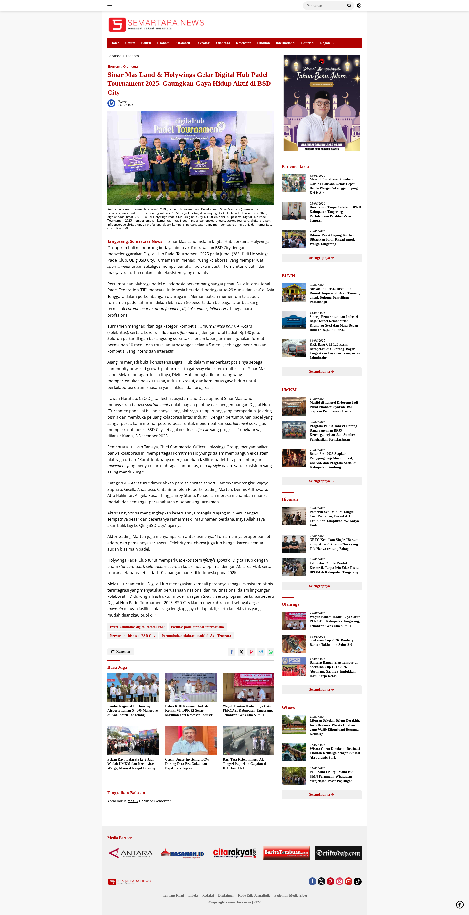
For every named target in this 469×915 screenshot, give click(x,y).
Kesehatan (243, 43)
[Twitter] (321, 881)
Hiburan (263, 43)
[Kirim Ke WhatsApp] (270, 652)
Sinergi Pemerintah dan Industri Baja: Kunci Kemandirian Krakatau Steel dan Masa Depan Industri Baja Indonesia (334, 323)
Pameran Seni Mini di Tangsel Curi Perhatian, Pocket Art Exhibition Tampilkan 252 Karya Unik (334, 518)
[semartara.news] (156, 24)
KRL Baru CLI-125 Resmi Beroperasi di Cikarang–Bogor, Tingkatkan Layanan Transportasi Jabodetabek (335, 351)
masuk (133, 801)
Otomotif (183, 43)
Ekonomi (164, 43)
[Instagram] (339, 881)
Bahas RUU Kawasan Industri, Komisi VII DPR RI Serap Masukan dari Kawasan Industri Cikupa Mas (189, 711)
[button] (349, 5)
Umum (130, 43)
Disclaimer (226, 895)
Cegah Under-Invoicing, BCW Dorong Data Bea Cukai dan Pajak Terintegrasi (187, 764)
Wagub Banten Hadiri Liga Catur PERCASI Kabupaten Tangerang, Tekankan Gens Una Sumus (248, 710)
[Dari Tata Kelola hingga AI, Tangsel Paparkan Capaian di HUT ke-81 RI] (249, 740)
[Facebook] (312, 881)
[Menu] (110, 5)
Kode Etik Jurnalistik (254, 895)
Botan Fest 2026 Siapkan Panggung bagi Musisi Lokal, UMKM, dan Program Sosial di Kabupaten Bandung (333, 460)
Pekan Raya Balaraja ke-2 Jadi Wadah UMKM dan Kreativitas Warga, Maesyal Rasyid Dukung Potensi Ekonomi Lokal (131, 764)
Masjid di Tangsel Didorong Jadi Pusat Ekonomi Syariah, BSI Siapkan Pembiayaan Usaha (334, 407)
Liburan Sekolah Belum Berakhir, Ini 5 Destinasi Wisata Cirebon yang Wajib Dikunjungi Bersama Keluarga (335, 727)
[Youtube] (348, 881)
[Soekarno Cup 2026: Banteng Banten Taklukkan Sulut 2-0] (294, 644)
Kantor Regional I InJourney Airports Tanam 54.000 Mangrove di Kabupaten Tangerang (132, 710)
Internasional (285, 43)
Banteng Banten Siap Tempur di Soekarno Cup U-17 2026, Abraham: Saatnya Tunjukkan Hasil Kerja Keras (334, 669)
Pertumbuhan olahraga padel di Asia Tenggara (196, 635)
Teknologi (203, 43)
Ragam (325, 43)
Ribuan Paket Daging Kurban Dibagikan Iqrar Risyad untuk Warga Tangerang (332, 239)
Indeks (193, 895)
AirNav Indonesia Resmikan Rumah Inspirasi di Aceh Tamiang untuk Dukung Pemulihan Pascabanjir (335, 295)
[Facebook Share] (231, 652)
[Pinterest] (330, 881)
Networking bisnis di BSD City (132, 635)
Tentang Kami (173, 895)
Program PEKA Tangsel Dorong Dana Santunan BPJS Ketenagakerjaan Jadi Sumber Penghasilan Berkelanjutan (333, 432)
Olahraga (223, 43)
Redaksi (208, 895)
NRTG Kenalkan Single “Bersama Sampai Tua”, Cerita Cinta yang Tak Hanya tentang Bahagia (335, 544)
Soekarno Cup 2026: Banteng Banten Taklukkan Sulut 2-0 (331, 643)
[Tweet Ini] (241, 652)
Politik (146, 43)
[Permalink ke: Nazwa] (111, 103)
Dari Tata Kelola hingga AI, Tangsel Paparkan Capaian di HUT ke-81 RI (245, 764)
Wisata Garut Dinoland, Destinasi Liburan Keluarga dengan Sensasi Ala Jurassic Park (335, 753)
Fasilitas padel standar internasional (198, 627)
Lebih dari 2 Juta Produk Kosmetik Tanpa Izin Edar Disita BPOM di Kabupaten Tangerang (334, 568)
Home (114, 43)
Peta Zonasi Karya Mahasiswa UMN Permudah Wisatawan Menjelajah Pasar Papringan (332, 776)
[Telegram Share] (261, 652)
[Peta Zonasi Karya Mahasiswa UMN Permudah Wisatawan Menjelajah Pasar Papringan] (294, 776)
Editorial (307, 43)
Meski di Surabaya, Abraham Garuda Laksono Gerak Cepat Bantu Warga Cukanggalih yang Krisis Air (334, 186)
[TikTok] (358, 881)
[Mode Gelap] (359, 5)
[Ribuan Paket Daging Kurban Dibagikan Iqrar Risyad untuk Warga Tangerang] (294, 239)
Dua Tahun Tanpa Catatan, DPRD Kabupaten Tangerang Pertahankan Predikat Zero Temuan (335, 214)
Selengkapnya (320, 258)
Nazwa (122, 101)
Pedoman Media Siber (290, 895)
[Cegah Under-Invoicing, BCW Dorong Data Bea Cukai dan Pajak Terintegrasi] (191, 740)
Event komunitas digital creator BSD (137, 627)
